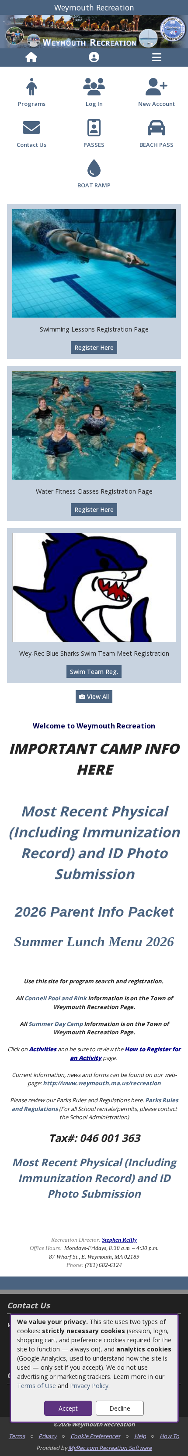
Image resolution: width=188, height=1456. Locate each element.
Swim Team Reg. (94, 671)
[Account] (94, 57)
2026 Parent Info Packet (94, 912)
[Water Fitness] (94, 424)
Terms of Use (36, 1386)
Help (140, 1436)
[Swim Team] (94, 586)
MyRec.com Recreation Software (110, 1448)
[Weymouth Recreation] (94, 31)
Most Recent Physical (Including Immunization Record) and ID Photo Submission (94, 1178)
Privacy (47, 1436)
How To (169, 1436)
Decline (119, 1408)
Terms (17, 1436)
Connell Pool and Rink (55, 998)
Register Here (94, 347)
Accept (68, 1408)
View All (97, 696)
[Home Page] (31, 57)
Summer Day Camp (55, 1024)
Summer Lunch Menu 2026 (94, 941)
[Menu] (156, 57)
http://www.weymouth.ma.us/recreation (102, 1083)
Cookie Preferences (95, 1436)
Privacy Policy (89, 1386)
